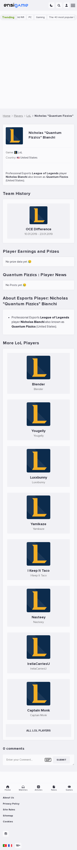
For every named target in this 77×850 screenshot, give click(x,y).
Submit (61, 759)
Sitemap (8, 815)
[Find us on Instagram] (6, 834)
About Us (8, 797)
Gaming (37, 17)
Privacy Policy (11, 803)
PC (26, 17)
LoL (20, 152)
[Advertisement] (38, 64)
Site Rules (9, 809)
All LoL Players (38, 730)
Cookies (8, 821)
